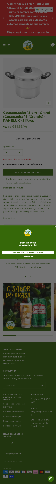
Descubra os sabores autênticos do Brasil (28, 252)
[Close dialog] (55, 227)
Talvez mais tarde (28, 256)
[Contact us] (51, 479)
